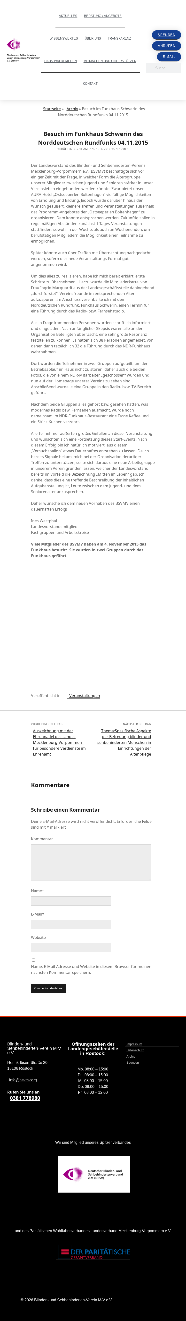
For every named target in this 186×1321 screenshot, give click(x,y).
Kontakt (90, 83)
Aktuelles (68, 16)
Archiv (72, 108)
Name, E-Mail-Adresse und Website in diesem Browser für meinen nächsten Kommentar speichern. (91, 969)
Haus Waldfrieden (60, 61)
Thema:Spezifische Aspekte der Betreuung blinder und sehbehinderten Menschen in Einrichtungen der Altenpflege (124, 742)
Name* (37, 890)
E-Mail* (37, 914)
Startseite (52, 108)
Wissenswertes (64, 38)
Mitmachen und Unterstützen (110, 61)
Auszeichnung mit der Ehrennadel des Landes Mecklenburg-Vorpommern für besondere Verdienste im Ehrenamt (59, 742)
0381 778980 (25, 1098)
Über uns (93, 38)
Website (38, 937)
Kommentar (42, 838)
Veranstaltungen (84, 695)
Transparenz (119, 38)
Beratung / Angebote (103, 16)
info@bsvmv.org (23, 1080)
